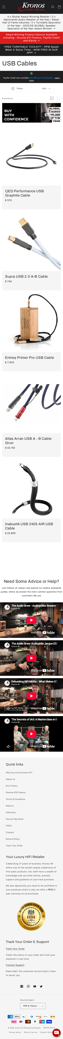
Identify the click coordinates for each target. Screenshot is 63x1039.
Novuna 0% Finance (16, 792)
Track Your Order (14, 845)
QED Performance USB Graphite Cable (24, 193)
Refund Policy (13, 839)
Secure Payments (15, 819)
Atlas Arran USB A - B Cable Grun (28, 441)
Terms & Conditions (15, 799)
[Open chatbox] (56, 1033)
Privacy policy (15, 1032)
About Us (10, 779)
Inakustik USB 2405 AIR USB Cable (29, 526)
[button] (3, 7)
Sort (44, 88)
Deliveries (11, 812)
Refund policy (49, 1028)
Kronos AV (19, 1028)
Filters (20, 88)
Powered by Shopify (32, 1028)
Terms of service (30, 1032)
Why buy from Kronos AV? (19, 772)
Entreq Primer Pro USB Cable (29, 358)
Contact (10, 832)
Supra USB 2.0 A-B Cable (26, 276)
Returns (10, 806)
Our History (12, 786)
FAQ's (9, 825)
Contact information (48, 1032)
